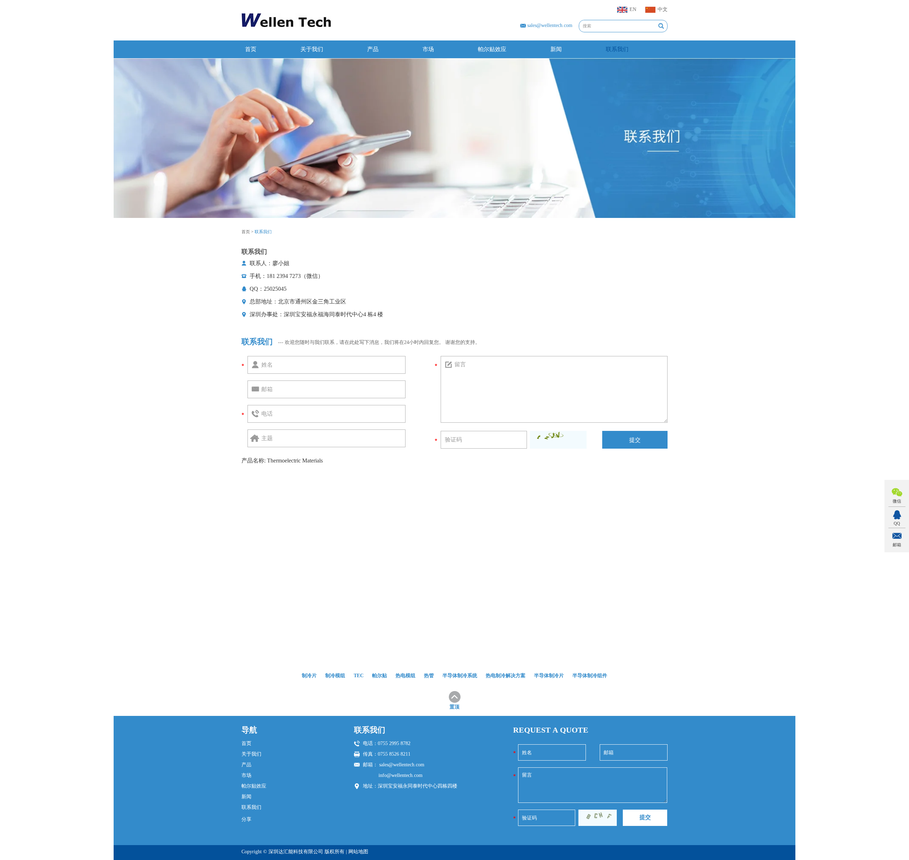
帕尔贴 (379, 675)
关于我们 (311, 49)
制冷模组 (335, 675)
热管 (429, 675)
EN (633, 9)
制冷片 (309, 675)
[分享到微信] (298, 833)
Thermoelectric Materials (295, 461)
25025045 (275, 289)
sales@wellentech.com (549, 25)
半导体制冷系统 (459, 675)
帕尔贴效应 (492, 49)
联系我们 (617, 49)
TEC (359, 675)
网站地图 (358, 851)
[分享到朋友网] (285, 833)
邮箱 (897, 544)
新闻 (556, 49)
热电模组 (405, 675)
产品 (373, 49)
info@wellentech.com (401, 775)
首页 (250, 49)
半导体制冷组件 (589, 675)
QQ (897, 523)
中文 (663, 9)
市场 (428, 49)
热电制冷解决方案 (506, 675)
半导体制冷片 (549, 675)
